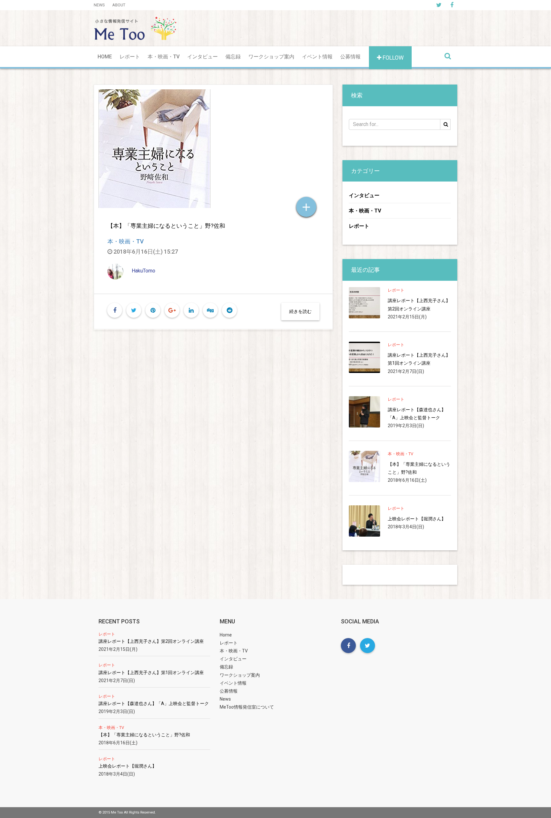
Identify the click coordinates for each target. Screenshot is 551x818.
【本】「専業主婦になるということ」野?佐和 (166, 225)
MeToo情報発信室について (247, 707)
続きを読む (300, 311)
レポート (130, 57)
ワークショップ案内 (271, 57)
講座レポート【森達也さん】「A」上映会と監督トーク (417, 413)
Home (105, 57)
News (99, 5)
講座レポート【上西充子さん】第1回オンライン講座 (419, 359)
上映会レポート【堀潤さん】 (417, 518)
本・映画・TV (164, 57)
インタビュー (202, 57)
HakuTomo (143, 271)
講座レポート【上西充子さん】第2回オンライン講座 (419, 304)
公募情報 (350, 57)
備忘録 (233, 57)
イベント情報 (317, 57)
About (118, 5)
